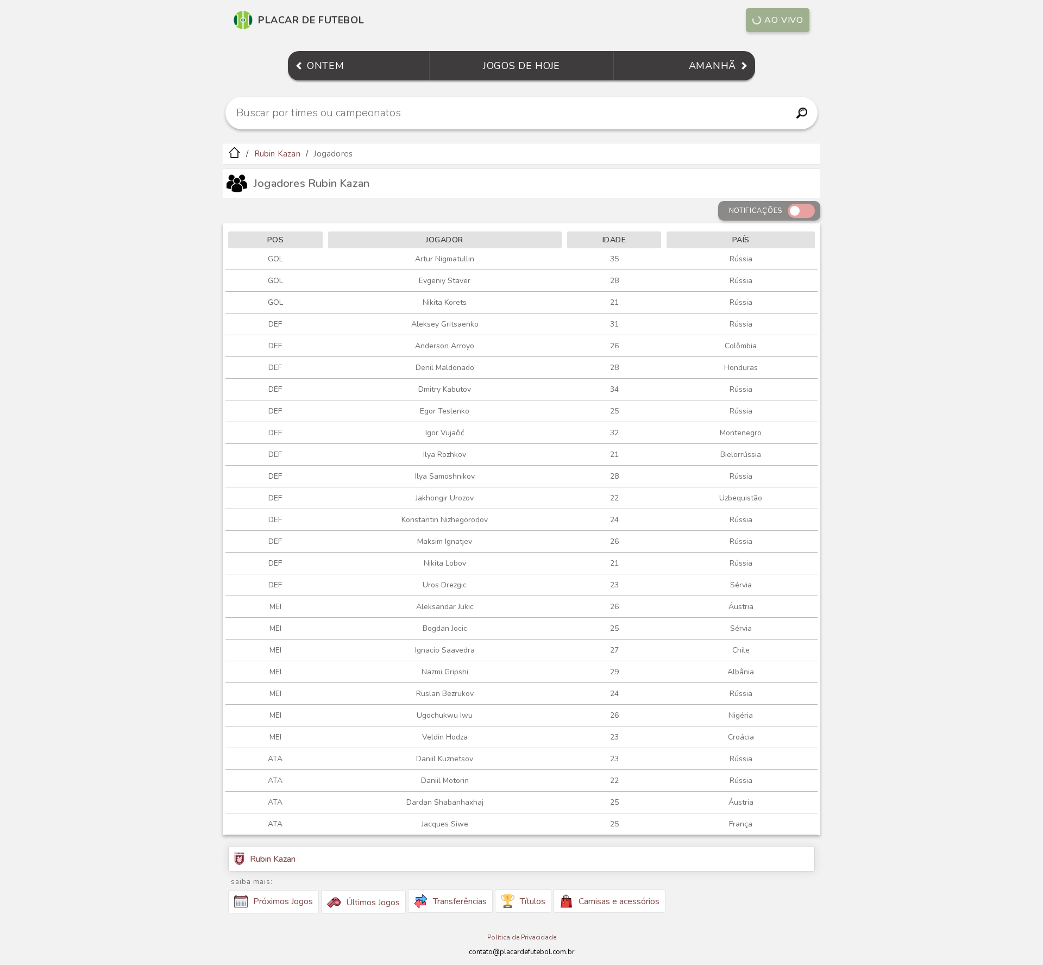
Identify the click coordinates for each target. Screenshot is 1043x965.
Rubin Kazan (277, 153)
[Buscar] (801, 113)
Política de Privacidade (521, 937)
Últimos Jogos (373, 902)
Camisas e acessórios (619, 901)
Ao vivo (783, 20)
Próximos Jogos (283, 901)
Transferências (460, 901)
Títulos (532, 901)
